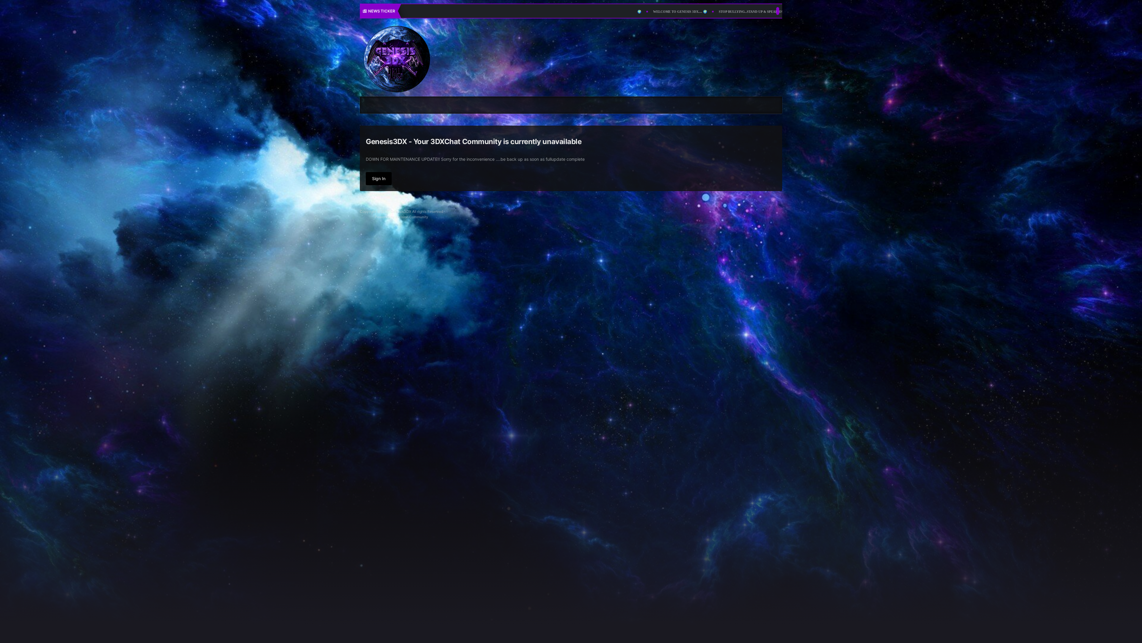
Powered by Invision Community (401, 217)
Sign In (378, 178)
